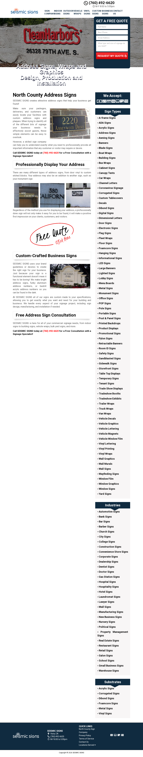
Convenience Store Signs (113, 551)
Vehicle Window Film (110, 438)
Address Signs (107, 132)
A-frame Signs (107, 117)
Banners (103, 142)
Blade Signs (105, 147)
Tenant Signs (106, 383)
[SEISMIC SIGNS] (26, 735)
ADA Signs (104, 122)
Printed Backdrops (109, 323)
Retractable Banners (110, 343)
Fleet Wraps (105, 238)
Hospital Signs (107, 581)
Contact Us (115, 12)
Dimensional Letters (110, 218)
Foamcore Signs (108, 248)
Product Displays (108, 328)
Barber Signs (106, 526)
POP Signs (104, 303)
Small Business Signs (110, 665)
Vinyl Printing (106, 448)
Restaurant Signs (108, 645)
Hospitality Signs (108, 586)
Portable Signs (107, 313)
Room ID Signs (107, 348)
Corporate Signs (108, 556)
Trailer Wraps (106, 403)
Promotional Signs (109, 333)
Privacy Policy (85, 735)
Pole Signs (104, 308)
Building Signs (106, 157)
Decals (102, 203)
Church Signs (106, 531)
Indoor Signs (57, 12)
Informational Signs (110, 258)
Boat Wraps (105, 152)
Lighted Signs (106, 273)
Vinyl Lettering (107, 443)
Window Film (106, 478)
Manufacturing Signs (110, 611)
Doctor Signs (106, 571)
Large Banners (106, 268)
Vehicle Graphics (108, 423)
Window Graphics (108, 483)
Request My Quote (110, 56)
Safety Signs (106, 353)
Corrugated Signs (108, 192)
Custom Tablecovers (110, 198)
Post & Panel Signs (109, 318)
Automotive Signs (109, 511)
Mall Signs (104, 606)
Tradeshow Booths (109, 393)
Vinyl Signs (87, 12)
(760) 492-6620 (101, 3)
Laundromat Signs (109, 596)
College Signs (106, 541)
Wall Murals (105, 463)
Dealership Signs (108, 561)
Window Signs (106, 488)
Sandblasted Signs (109, 358)
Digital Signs (106, 213)
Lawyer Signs (106, 601)
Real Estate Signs (108, 640)
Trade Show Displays (110, 388)
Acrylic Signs (106, 127)
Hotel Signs (105, 591)
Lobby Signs (105, 278)
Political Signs (107, 626)
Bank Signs (105, 516)
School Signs (106, 660)
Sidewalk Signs (107, 363)
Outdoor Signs (67, 12)
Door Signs (105, 223)
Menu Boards (106, 283)
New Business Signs (110, 616)
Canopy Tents (106, 172)
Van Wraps (104, 413)
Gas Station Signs (109, 576)
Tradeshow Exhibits (109, 398)
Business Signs (106, 12)
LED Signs (104, 263)
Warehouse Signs (108, 670)
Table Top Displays (109, 373)
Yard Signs (104, 493)
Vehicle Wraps (78, 12)
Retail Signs (105, 650)
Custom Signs (96, 12)
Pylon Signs (105, 338)
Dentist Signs (106, 566)
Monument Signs (108, 293)
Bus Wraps (104, 162)
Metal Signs (105, 288)
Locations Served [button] (87, 745)
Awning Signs (106, 137)
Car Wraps (104, 178)
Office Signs (105, 298)
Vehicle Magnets (108, 433)
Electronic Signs (108, 228)
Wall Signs (104, 468)
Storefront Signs (108, 368)
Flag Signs (104, 233)
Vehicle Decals (107, 418)
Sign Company (48, 12)
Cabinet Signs (106, 167)
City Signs (104, 536)
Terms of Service (86, 739)
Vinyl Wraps (105, 453)
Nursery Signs (106, 621)
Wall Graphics (106, 458)
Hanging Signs (107, 253)
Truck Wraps (105, 408)
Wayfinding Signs (108, 473)
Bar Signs (104, 521)
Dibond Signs (106, 208)
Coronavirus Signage (110, 187)
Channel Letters (107, 183)
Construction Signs (109, 546)
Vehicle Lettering (108, 428)
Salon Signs (105, 655)
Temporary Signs (108, 378)
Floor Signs (105, 243)
